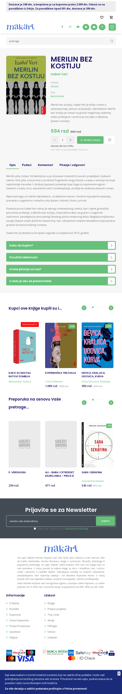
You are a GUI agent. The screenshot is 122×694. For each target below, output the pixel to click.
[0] (111, 17)
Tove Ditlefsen (54, 381)
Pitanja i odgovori (72, 165)
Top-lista (53, 614)
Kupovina (15, 614)
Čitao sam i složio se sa (62, 528)
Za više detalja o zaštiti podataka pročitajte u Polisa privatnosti (46, 688)
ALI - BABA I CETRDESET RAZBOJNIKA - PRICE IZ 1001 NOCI (59, 474)
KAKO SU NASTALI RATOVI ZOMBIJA (20, 374)
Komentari (45, 165)
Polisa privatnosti (19, 626)
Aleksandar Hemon (20, 381)
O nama (14, 603)
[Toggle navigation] (112, 27)
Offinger (52, 626)
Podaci (26, 165)
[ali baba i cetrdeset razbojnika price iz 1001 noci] (61, 444)
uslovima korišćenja (76, 528)
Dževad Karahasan (93, 481)
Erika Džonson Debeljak (96, 381)
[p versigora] (24, 444)
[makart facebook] (62, 27)
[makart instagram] (70, 27)
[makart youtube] (78, 27)
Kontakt (14, 609)
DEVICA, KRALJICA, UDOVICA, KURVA (93, 374)
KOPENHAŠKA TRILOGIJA (60, 373)
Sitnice (51, 631)
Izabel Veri (59, 74)
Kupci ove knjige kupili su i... (35, 308)
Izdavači (52, 637)
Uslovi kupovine (19, 620)
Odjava (13, 637)
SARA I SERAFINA (92, 472)
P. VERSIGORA (17, 472)
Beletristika (57, 96)
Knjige (51, 603)
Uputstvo (14, 631)
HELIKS (54, 86)
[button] (84, 308)
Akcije (50, 620)
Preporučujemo (56, 609)
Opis (12, 165)
